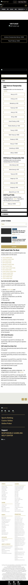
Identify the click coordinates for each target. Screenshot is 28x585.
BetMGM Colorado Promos (19, 524)
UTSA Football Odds (7, 278)
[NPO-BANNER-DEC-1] (14, 70)
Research (3, 549)
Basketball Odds (5, 487)
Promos (3, 9)
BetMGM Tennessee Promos (20, 552)
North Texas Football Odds (8, 268)
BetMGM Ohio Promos (19, 548)
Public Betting (21, 9)
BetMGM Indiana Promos (19, 527)
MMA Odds (4, 495)
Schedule (4, 210)
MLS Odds (16, 492)
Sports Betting (7, 418)
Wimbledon (4, 530)
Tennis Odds (4, 499)
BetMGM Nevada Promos (19, 541)
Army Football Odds (7, 257)
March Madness (4, 534)
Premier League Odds (18, 499)
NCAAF (11, 9)
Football (15, 229)
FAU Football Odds (6, 262)
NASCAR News (17, 503)
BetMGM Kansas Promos (19, 529)
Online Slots (4, 510)
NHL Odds (16, 496)
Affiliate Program (5, 539)
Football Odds (4, 490)
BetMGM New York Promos (20, 544)
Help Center (7, 435)
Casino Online (7, 421)
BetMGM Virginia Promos (19, 553)
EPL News (16, 502)
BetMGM (13, 234)
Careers (3, 541)
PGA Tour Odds (17, 498)
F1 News (16, 508)
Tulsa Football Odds (7, 276)
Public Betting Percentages (6, 553)
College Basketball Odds (19, 487)
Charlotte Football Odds (8, 259)
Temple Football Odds (7, 273)
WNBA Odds (17, 500)
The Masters (4, 527)
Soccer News (17, 504)
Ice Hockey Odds (5, 492)
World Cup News (18, 509)
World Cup (4, 531)
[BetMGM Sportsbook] (5, 2)
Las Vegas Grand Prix (6, 521)
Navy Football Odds (7, 266)
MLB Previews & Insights (19, 511)
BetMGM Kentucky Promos (19, 531)
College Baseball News (19, 507)
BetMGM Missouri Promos (19, 540)
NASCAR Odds (4, 496)
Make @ (12, 203)
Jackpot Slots (4, 505)
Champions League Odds (19, 486)
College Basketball (5, 522)
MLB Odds (16, 491)
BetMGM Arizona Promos (19, 523)
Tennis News (17, 506)
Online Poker (6, 423)
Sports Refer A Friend (18, 519)
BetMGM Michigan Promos (19, 537)
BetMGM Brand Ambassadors (7, 546)
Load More (14, 246)
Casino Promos (17, 516)
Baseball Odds (4, 486)
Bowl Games (4, 517)
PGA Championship (5, 525)
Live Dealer (4, 506)
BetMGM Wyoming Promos (20, 559)
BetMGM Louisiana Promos (20, 532)
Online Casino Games (6, 507)
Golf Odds (3, 491)
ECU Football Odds (6, 261)
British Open (4, 518)
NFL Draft (3, 523)
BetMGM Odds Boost (18, 522)
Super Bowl (4, 526)
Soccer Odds (4, 498)
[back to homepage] (3, 5)
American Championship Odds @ (14, 37)
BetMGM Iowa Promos (19, 528)
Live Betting (4, 494)
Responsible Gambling (12, 433)
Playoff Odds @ (14, 41)
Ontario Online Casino (6, 511)
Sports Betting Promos (19, 518)
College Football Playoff (6, 519)
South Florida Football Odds (9, 271)
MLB (16, 9)
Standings (5, 214)
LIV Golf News (17, 490)
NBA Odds (16, 494)
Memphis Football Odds (8, 264)
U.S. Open (3, 529)
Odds (3, 80)
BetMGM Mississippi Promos (20, 539)
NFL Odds (16, 495)
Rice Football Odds (6, 269)
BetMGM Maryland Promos (20, 533)
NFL (8, 9)
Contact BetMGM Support (6, 548)
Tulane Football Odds (7, 275)
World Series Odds (5, 532)
